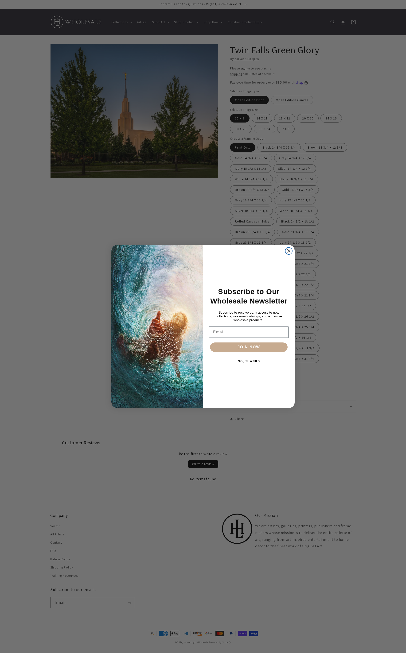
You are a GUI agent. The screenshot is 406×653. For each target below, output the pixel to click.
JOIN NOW (249, 347)
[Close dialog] (288, 250)
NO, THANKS (249, 361)
